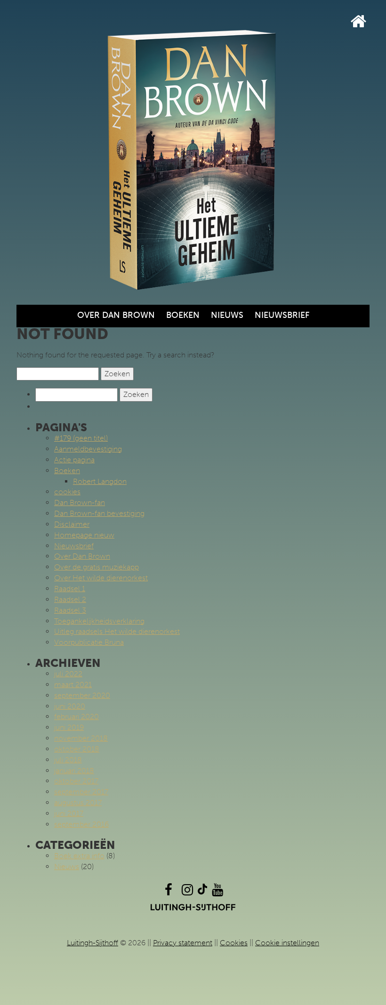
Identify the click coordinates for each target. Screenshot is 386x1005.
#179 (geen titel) (81, 438)
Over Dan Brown (116, 315)
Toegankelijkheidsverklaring (99, 621)
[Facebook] (168, 891)
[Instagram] (187, 891)
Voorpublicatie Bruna (89, 642)
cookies (67, 491)
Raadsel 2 (70, 599)
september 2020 (82, 695)
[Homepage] (359, 21)
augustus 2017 (78, 802)
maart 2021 (73, 684)
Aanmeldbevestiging (88, 448)
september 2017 (81, 791)
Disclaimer (71, 524)
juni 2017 (68, 813)
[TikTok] (202, 891)
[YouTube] (217, 891)
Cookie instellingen (287, 942)
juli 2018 (68, 759)
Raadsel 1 (69, 588)
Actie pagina (74, 459)
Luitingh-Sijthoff (92, 942)
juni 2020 (69, 706)
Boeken (183, 315)
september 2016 (81, 824)
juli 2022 (68, 673)
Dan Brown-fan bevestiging (99, 513)
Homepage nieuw (84, 534)
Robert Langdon (100, 481)
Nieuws (227, 315)
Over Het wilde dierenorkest (101, 577)
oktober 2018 (76, 748)
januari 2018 (74, 770)
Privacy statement (182, 942)
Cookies (234, 942)
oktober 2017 (76, 780)
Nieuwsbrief (282, 315)
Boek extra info (79, 855)
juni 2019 (69, 727)
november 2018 (81, 738)
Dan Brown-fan (79, 502)
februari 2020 (76, 716)
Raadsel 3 (70, 610)
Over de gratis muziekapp (96, 566)
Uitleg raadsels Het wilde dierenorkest (117, 631)
